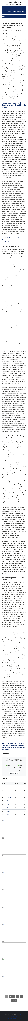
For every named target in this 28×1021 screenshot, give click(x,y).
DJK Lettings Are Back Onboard (13, 822)
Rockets (8, 794)
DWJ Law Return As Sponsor (12, 891)
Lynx (8, 790)
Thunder (9, 797)
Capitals (9, 787)
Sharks (8, 811)
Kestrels (9, 800)
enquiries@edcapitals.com (16, 11)
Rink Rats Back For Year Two (12, 839)
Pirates (8, 807)
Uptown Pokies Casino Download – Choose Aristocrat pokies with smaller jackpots (14, 105)
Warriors (9, 814)
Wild (8, 804)
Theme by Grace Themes (14, 1018)
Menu (3, 16)
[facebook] (12, 9)
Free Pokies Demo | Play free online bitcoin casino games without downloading (13, 240)
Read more (19, 830)
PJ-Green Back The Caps (11, 926)
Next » (14, 1000)
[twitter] (15, 9)
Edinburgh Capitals (14, 2)
